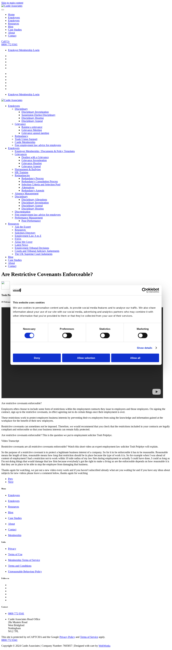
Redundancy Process (33, 178)
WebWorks (104, 645)
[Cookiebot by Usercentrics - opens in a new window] (144, 290)
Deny (37, 357)
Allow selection (86, 357)
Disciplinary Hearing (33, 118)
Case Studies (15, 29)
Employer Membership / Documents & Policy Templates (45, 151)
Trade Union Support (26, 139)
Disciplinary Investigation (35, 111)
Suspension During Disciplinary (38, 115)
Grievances (21, 154)
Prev (10, 478)
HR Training (21, 172)
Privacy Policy (67, 637)
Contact (12, 35)
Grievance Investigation (34, 160)
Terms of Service (89, 637)
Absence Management (26, 193)
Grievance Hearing (32, 163)
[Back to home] (11, 5)
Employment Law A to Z (28, 235)
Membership (14, 535)
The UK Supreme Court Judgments (33, 254)
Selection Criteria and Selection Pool (41, 184)
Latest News (21, 244)
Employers (13, 20)
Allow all (135, 357)
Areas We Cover (23, 241)
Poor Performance (31, 220)
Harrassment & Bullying (28, 169)
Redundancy (21, 136)
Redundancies (22, 175)
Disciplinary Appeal (32, 121)
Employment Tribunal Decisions (32, 247)
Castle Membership (25, 142)
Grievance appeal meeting (35, 133)
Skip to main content (12, 2)
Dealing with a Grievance (35, 157)
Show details (144, 347)
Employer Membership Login (23, 50)
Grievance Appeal (31, 166)
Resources (13, 23)
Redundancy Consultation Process (40, 181)
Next (10, 481)
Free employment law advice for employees (38, 145)
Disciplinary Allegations (34, 199)
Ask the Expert (23, 226)
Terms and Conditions (19, 565)
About (11, 32)
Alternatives (28, 187)
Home (11, 14)
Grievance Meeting (32, 130)
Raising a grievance (32, 127)
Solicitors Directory (25, 232)
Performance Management (29, 217)
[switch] (67, 335)
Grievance (20, 124)
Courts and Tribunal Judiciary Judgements (37, 251)
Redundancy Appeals (33, 190)
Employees (14, 17)
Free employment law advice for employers (38, 214)
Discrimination (22, 211)
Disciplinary (21, 108)
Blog (10, 26)
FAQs (18, 238)
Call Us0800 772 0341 (9, 43)
